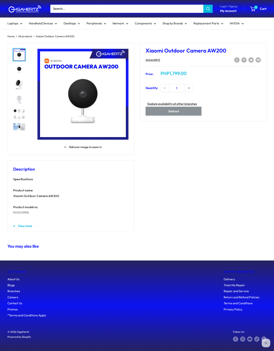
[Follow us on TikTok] (256, 339)
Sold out (173, 111)
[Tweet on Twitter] (251, 59)
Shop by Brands (173, 23)
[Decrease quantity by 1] (165, 88)
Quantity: (152, 88)
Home (11, 36)
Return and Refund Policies (241, 297)
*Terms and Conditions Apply (26, 315)
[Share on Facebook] (237, 59)
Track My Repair (234, 285)
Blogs (11, 285)
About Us (13, 279)
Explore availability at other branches (172, 104)
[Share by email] (258, 59)
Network (118, 23)
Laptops (12, 23)
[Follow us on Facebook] (235, 339)
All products (25, 36)
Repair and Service (236, 291)
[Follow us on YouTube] (249, 339)
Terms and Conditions (238, 303)
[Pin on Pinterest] (244, 59)
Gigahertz (153, 60)
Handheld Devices (41, 23)
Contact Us (14, 303)
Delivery (229, 279)
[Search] (208, 9)
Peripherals (94, 23)
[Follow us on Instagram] (242, 339)
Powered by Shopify (19, 337)
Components (143, 23)
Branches (13, 291)
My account (228, 11)
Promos (12, 309)
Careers (12, 297)
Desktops (70, 23)
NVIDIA (235, 23)
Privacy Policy (233, 309)
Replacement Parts (206, 23)
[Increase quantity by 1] (189, 88)
